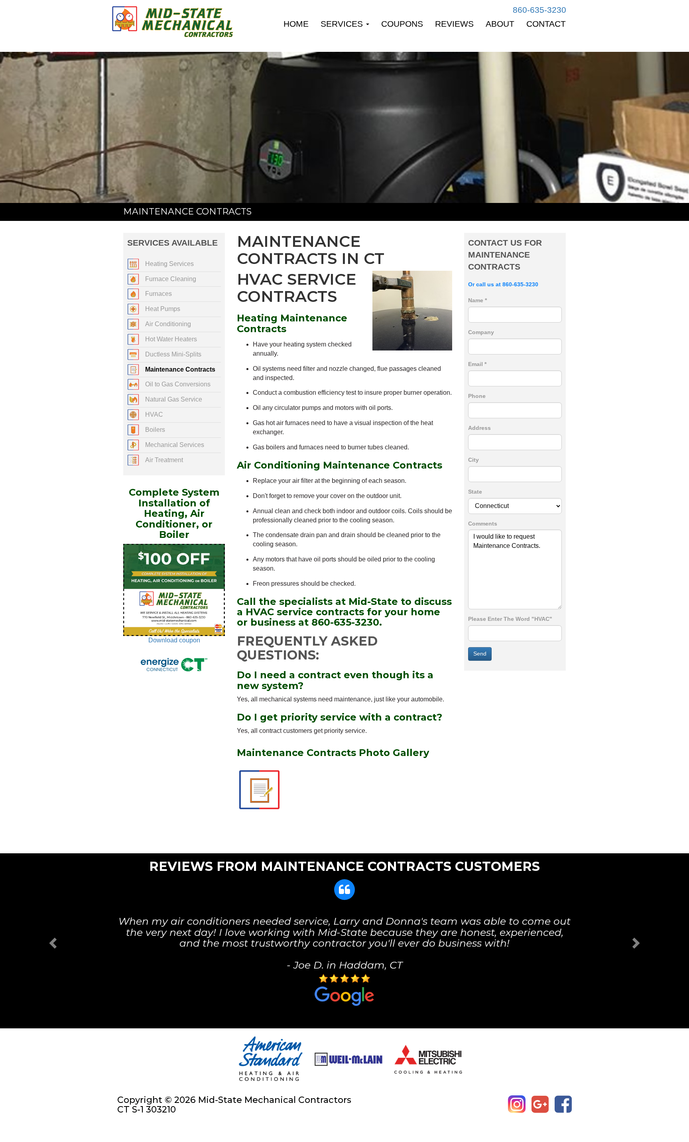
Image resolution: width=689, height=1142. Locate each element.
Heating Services (169, 263)
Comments (482, 523)
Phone (477, 396)
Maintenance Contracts (180, 369)
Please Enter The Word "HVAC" (510, 619)
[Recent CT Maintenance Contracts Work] (259, 789)
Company (481, 332)
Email (477, 364)
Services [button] (343, 23)
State (475, 491)
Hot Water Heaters (171, 339)
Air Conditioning (168, 324)
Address (479, 428)
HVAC (154, 414)
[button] (51, 940)
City (473, 460)
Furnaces (158, 293)
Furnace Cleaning (170, 279)
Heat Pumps (162, 308)
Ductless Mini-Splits (173, 354)
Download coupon (174, 640)
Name (477, 300)
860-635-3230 (539, 9)
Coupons (402, 23)
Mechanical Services (174, 444)
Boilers (155, 429)
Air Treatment (164, 460)
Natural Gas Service (173, 399)
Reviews (454, 23)
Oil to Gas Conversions (178, 384)
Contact (546, 23)
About (500, 23)
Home (296, 23)
